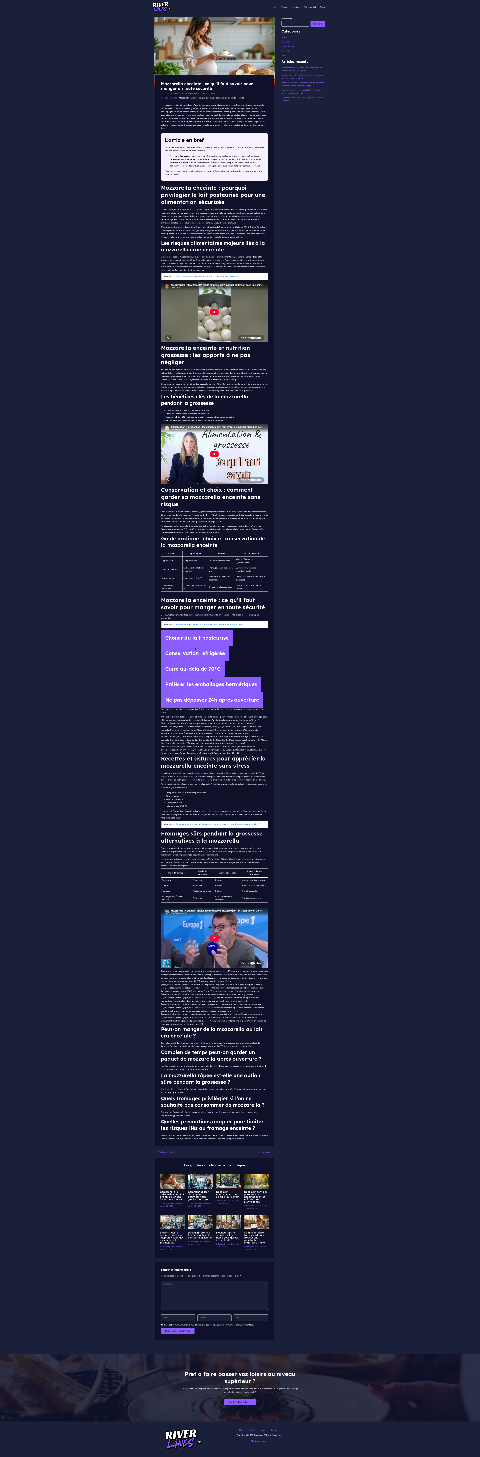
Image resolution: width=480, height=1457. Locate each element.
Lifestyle (296, 7)
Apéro (323, 7)
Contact (274, 1430)
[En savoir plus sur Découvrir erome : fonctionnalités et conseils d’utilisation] (200, 1222)
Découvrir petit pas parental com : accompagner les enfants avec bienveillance (256, 1196)
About (253, 1430)
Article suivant (266, 1152)
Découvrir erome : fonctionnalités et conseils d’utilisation (200, 1235)
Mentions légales (258, 1441)
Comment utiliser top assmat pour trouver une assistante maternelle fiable (254, 1237)
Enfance (284, 7)
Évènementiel (310, 7)
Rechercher (287, 18)
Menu (263, 1430)
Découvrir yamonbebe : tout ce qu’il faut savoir (227, 1194)
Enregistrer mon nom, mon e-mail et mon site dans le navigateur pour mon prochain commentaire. (209, 1325)
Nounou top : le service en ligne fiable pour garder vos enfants (227, 1236)
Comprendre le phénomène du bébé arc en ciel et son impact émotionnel (172, 1195)
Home (242, 1430)
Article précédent (164, 1152)
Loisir (274, 7)
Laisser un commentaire (172, 93)
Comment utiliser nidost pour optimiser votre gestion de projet (198, 1195)
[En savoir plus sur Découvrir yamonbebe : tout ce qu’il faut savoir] (228, 1181)
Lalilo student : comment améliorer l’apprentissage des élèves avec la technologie (172, 1237)
